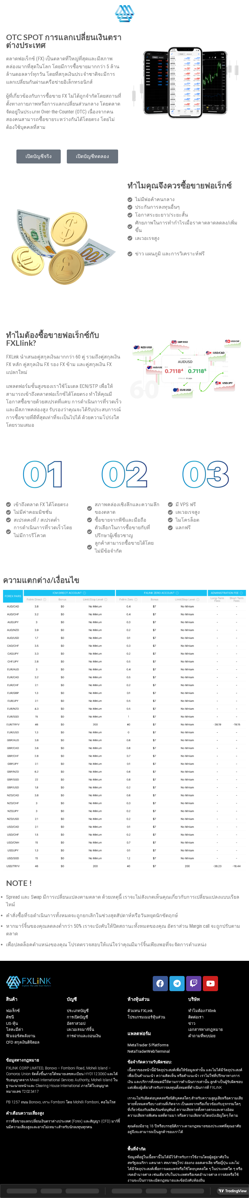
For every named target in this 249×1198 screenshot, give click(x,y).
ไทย (232, 13)
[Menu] (8, 13)
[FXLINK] (124, 13)
